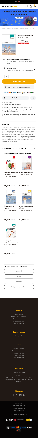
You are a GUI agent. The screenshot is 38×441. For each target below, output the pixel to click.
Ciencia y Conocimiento (12, 29)
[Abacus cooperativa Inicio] (11, 7)
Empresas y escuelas (18, 323)
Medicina (32, 29)
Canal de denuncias (18, 358)
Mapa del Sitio (19, 403)
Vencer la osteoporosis (26, 172)
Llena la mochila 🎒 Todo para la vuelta (19, 2)
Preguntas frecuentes (18, 349)
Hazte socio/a (18, 336)
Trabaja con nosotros (18, 321)
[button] (31, 6)
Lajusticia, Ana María (23, 37)
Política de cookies (18, 355)
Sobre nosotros (18, 314)
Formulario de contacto (18, 372)
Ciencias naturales (24, 29)
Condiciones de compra (18, 351)
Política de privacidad (18, 353)
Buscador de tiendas (18, 319)
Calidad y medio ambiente (18, 317)
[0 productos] (35, 7)
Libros (3, 29)
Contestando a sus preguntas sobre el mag (11, 241)
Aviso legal (18, 360)
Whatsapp (18, 375)
